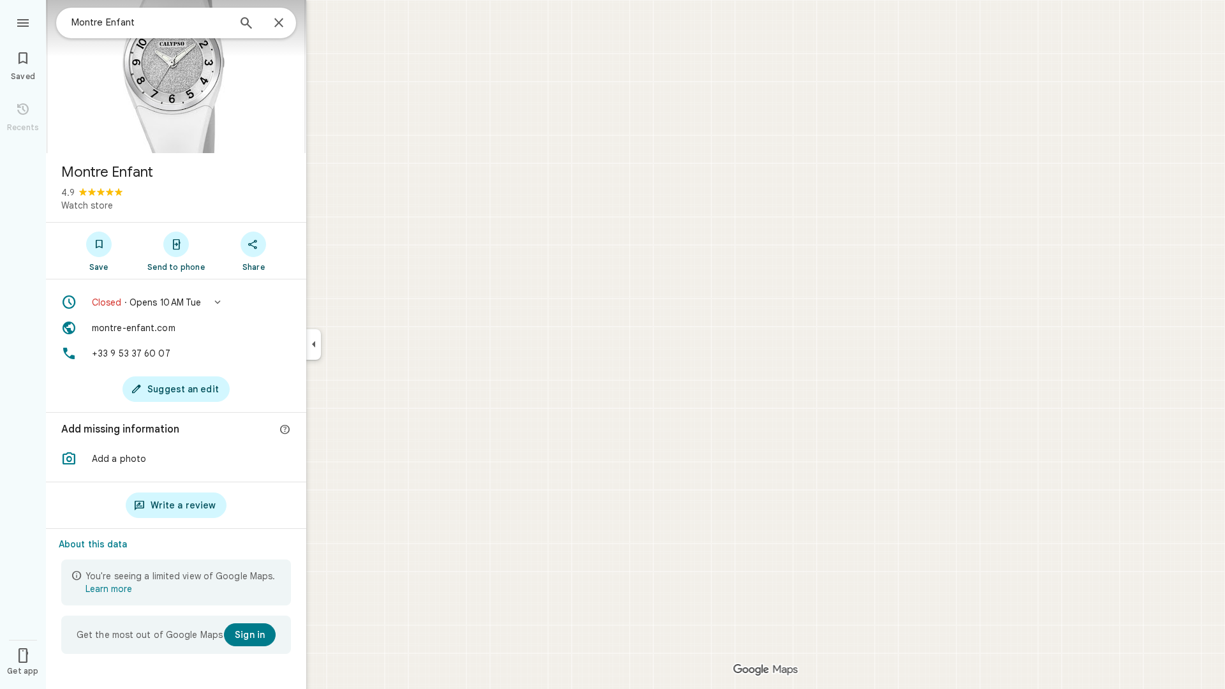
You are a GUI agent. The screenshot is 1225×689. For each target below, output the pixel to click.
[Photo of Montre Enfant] (176, 76)
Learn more (108, 589)
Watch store (87, 205)
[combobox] (149, 22)
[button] (176, 302)
